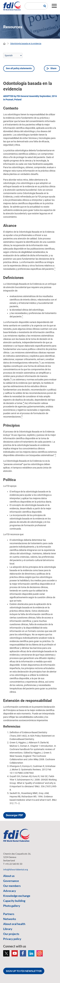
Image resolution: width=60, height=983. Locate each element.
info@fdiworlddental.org (15, 869)
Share (53, 68)
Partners (8, 914)
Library (7, 929)
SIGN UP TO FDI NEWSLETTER (24, 970)
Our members (12, 886)
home (4, 44)
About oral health (14, 924)
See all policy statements (19, 68)
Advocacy (9, 890)
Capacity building (14, 900)
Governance (11, 881)
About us (9, 876)
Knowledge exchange (16, 895)
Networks (9, 919)
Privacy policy (12, 939)
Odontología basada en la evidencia (25, 43)
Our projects (11, 934)
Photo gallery (11, 905)
